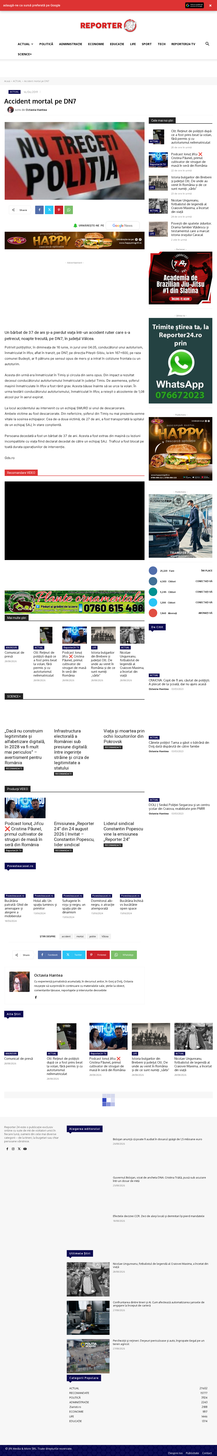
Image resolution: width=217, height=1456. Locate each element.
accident (66, 936)
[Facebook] (39, 210)
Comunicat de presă (14, 654)
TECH (162, 44)
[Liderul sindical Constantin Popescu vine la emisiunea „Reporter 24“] (124, 808)
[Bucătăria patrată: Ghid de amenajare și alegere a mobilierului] (17, 883)
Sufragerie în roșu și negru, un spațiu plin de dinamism (73, 906)
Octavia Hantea (36, 109)
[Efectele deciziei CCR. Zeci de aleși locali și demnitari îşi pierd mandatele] (88, 1232)
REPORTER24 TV (183, 44)
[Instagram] (13, 1149)
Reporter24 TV (71, 647)
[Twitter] (49, 210)
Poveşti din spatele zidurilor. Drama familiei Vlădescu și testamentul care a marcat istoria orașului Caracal (191, 229)
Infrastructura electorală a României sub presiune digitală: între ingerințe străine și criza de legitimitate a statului (71, 749)
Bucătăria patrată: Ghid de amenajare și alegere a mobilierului (16, 908)
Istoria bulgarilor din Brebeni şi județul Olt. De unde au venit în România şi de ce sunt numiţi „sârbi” (103, 663)
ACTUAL (24, 44)
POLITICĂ (46, 44)
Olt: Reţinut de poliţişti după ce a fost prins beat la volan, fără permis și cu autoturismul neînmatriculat (45, 663)
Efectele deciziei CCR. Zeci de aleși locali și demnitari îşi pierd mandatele (158, 1216)
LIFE (133, 44)
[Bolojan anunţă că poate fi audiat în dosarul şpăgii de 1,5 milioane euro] (88, 1155)
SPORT (147, 44)
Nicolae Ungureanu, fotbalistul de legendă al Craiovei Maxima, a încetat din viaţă (132, 663)
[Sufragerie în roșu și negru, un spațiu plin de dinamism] (74, 883)
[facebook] (35, 996)
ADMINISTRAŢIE (70, 44)
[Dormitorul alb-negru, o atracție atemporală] (103, 883)
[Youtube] (25, 1149)
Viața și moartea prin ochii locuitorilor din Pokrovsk (124, 736)
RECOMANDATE (14, 768)
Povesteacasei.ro (20, 866)
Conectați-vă (204, 581)
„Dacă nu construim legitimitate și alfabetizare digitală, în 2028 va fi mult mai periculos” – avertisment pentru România (25, 746)
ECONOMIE (96, 44)
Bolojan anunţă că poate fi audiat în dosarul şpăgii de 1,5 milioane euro (157, 1139)
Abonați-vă (205, 613)
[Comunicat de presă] (17, 635)
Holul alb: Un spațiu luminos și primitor (45, 904)
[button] (207, 44)
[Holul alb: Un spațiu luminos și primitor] (45, 883)
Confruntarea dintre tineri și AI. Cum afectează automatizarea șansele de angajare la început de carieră (158, 1304)
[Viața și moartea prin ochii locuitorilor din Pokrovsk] (124, 715)
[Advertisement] (108, 70)
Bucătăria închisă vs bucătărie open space (131, 904)
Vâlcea (105, 936)
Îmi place (206, 570)
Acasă (7, 81)
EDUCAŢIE (117, 44)
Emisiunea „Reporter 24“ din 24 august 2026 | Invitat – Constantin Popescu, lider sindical (74, 834)
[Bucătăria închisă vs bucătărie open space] (132, 883)
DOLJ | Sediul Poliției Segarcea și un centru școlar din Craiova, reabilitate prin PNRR (179, 807)
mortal (80, 936)
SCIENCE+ (25, 54)
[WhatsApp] (68, 210)
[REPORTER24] (108, 25)
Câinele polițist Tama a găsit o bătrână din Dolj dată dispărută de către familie (179, 744)
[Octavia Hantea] (11, 110)
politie (92, 936)
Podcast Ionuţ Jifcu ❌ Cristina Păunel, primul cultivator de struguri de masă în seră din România (74, 663)
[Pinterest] (59, 210)
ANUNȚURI (11, 647)
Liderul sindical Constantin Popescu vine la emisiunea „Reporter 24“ (123, 831)
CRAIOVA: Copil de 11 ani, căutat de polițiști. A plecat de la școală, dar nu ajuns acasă (179, 682)
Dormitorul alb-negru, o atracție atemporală (102, 904)
